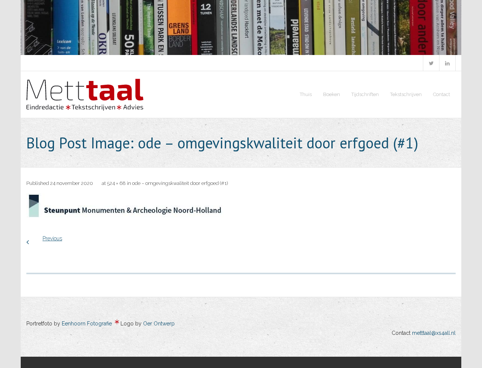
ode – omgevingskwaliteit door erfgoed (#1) (180, 183)
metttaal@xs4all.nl (434, 333)
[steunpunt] (125, 206)
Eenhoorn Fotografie (87, 324)
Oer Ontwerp (159, 324)
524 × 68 (116, 183)
